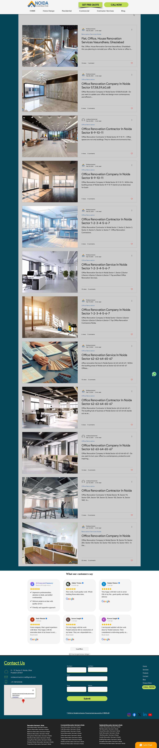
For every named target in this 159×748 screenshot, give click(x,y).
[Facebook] (134, 715)
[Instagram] (129, 715)
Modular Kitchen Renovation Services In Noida (40, 742)
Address (90, 685)
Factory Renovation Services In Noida (71, 737)
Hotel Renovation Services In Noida (70, 731)
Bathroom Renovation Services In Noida (38, 731)
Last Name (90, 666)
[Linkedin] (145, 715)
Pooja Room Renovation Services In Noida (39, 744)
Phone (68, 685)
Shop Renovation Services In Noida (71, 727)
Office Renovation (88, 79)
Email (68, 675)
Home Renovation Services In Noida (37, 727)
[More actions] (132, 29)
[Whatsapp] (154, 374)
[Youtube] (150, 715)
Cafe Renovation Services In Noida (70, 729)
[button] (49, 11)
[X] (139, 715)
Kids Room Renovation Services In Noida (38, 738)
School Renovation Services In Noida (71, 733)
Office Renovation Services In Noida (71, 735)
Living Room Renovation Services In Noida (39, 740)
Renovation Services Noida (91, 34)
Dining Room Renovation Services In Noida (39, 736)
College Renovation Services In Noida (71, 739)
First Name (69, 666)
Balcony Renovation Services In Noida (38, 729)
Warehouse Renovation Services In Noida (72, 741)
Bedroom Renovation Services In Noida (38, 733)
